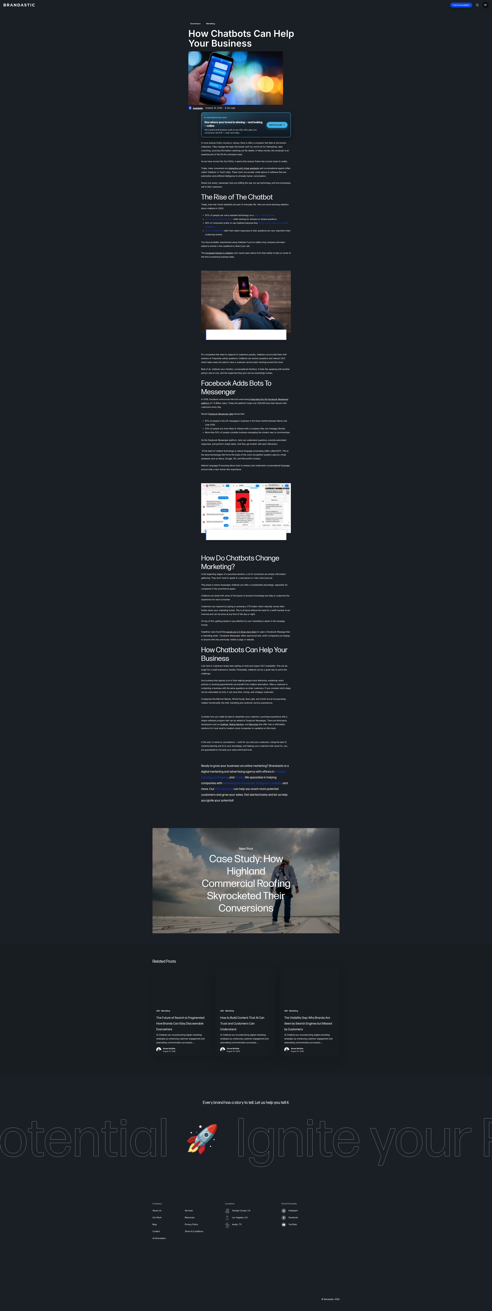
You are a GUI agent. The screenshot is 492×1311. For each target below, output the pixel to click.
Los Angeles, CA (240, 1217)
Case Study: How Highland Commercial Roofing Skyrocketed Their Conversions (246, 880)
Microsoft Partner (259, 1299)
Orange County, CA (241, 1210)
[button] (485, 5)
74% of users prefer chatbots (219, 219)
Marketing (210, 23)
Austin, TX (237, 1224)
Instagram (293, 1210)
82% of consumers (214, 230)
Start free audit (275, 125)
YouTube (293, 1224)
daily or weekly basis (264, 215)
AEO (158, 1011)
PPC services (224, 789)
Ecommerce (195, 23)
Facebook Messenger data (220, 414)
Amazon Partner (226, 1299)
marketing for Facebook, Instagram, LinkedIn (252, 783)
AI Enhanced (289, 1299)
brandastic (198, 108)
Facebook (293, 1217)
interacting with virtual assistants (243, 168)
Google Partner (194, 1299)
